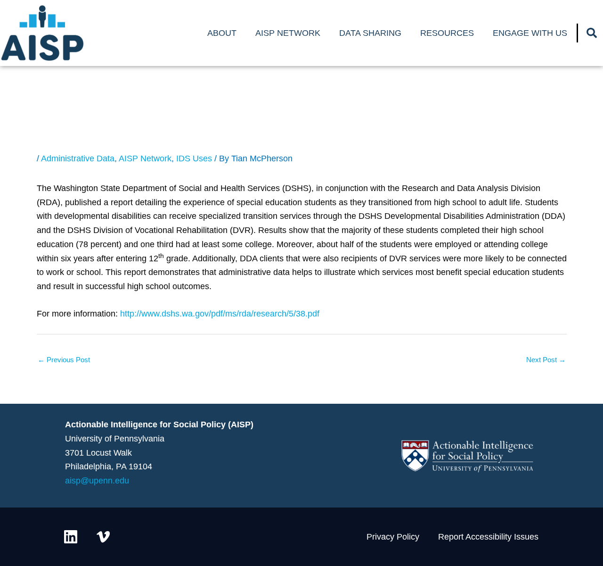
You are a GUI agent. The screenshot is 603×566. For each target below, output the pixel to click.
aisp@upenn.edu (97, 480)
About (221, 33)
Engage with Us (530, 33)
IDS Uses (194, 158)
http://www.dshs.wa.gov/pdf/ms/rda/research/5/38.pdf (219, 313)
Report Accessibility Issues (488, 536)
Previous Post (64, 360)
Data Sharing (370, 33)
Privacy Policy (393, 536)
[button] (591, 33)
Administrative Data (77, 158)
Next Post (546, 360)
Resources (447, 33)
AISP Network (287, 33)
